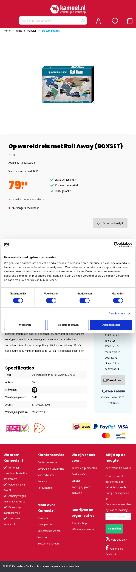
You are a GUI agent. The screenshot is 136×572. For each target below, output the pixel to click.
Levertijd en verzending (51, 468)
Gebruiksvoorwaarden (118, 504)
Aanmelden (114, 528)
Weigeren (25, 324)
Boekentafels (79, 474)
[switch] (51, 300)
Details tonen (117, 313)
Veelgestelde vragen (49, 530)
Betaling (42, 481)
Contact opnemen (48, 462)
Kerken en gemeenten (84, 468)
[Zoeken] (83, 20)
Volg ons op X (118, 539)
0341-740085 (115, 391)
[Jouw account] (98, 21)
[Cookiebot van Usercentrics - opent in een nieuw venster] (116, 244)
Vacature (43, 537)
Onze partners (46, 524)
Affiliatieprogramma (83, 529)
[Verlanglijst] (115, 21)
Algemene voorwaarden (65, 566)
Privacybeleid (122, 493)
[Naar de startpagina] (68, 9)
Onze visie (43, 518)
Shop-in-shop (79, 523)
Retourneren (45, 487)
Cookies (30, 566)
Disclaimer (43, 566)
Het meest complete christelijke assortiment (15, 473)
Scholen (76, 480)
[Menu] (8, 21)
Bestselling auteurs (48, 543)
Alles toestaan (111, 324)
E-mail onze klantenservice (116, 380)
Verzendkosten (46, 475)
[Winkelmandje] (129, 21)
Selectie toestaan (68, 324)
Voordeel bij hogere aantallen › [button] (26, 199)
